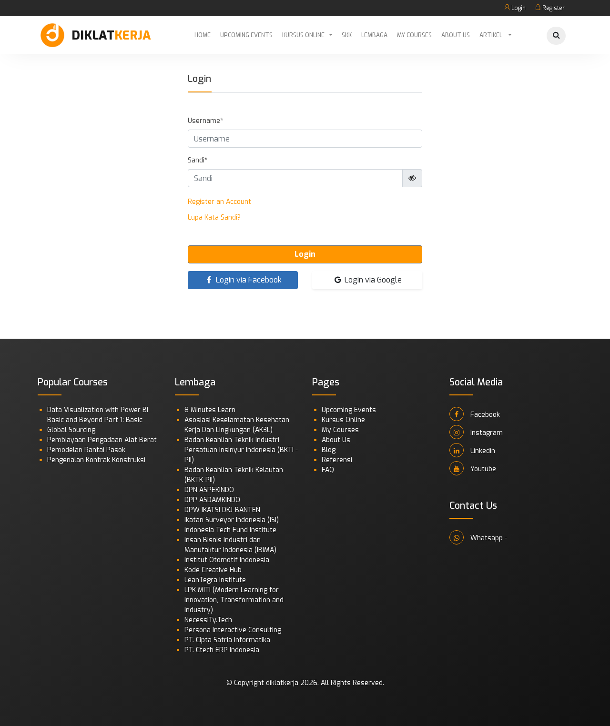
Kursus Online (303, 35)
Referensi (337, 459)
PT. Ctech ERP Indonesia (221, 650)
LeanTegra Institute (215, 580)
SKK (347, 35)
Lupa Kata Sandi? (214, 217)
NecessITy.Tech (208, 620)
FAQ (328, 469)
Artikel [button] (491, 35)
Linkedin (481, 450)
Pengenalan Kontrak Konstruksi (96, 459)
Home (202, 35)
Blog (329, 449)
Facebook (484, 414)
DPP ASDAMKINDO (212, 499)
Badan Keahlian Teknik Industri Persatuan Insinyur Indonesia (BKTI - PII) (241, 449)
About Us (455, 35)
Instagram (485, 432)
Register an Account (219, 201)
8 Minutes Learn (209, 409)
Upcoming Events (246, 35)
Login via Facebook (248, 280)
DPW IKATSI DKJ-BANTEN (222, 509)
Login (518, 8)
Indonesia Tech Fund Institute (230, 529)
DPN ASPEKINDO (209, 489)
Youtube (482, 469)
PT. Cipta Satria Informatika (227, 640)
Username (204, 120)
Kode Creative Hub (213, 570)
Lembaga (374, 35)
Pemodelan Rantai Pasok (86, 449)
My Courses (414, 35)
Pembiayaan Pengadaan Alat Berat (102, 439)
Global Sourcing (71, 429)
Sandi (196, 160)
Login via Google (372, 280)
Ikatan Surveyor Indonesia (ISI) (231, 519)
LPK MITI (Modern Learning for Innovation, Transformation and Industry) (234, 600)
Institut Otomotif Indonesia (226, 560)
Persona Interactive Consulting (232, 630)
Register (553, 8)
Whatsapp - (487, 538)
